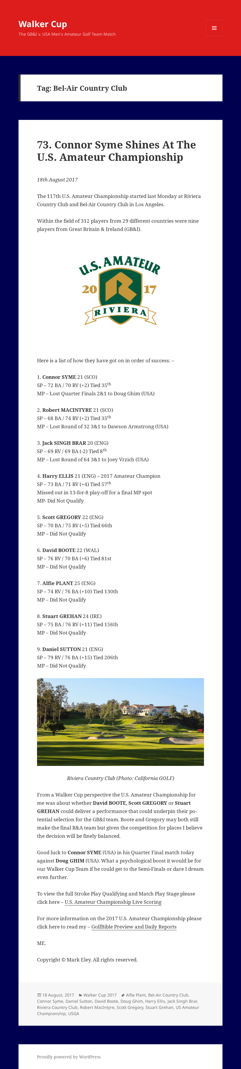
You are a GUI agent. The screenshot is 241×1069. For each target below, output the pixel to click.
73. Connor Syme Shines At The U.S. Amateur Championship (116, 151)
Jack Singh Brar (182, 1001)
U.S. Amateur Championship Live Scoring (113, 901)
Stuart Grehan (159, 1007)
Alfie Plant (136, 995)
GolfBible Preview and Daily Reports (134, 926)
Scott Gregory (130, 1007)
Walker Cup (43, 23)
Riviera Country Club (57, 1007)
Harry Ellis (155, 1001)
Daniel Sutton (79, 1001)
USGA (73, 1013)
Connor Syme (50, 1001)
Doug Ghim (131, 1001)
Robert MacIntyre (97, 1007)
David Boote (106, 1001)
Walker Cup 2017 (100, 995)
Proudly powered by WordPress (69, 1057)
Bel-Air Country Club (168, 995)
